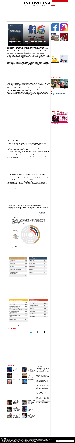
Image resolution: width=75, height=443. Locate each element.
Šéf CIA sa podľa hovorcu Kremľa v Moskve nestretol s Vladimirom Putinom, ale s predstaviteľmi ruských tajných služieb (42, 366)
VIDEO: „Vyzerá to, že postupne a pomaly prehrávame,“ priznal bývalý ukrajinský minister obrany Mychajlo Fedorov (31, 375)
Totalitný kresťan (55, 88)
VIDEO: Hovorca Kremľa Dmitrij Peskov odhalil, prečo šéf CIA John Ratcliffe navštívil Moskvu (16, 369)
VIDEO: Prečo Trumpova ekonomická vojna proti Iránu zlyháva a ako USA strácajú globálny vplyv (42, 383)
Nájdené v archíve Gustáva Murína (58, 93)
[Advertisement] (37, 14)
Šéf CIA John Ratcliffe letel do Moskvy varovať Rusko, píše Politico (16, 374)
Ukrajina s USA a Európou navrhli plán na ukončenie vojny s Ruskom (42, 393)
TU (22, 325)
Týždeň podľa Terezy (56, 94)
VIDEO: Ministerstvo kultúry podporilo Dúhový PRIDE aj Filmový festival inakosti (31, 408)
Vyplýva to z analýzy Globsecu (33, 51)
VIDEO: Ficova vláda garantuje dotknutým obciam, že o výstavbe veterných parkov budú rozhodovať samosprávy (42, 369)
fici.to (62, 123)
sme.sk (11, 328)
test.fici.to (65, 123)
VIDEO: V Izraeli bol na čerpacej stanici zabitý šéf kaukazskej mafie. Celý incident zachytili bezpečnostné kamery (43, 398)
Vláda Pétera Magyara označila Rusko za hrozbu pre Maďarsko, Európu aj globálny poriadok (16, 402)
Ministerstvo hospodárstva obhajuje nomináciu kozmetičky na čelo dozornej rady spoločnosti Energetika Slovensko (42, 390)
